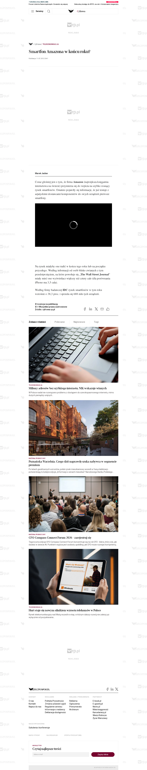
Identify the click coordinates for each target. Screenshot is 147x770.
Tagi (96, 322)
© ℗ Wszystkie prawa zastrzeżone (51, 307)
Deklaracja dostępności (55, 712)
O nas (31, 701)
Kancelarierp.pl (99, 712)
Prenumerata (75, 707)
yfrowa (81, 11)
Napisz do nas (35, 707)
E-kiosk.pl (97, 701)
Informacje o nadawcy (55, 709)
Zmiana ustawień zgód (55, 704)
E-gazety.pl (98, 704)
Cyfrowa (37, 44)
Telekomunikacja (51, 44)
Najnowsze (79, 322)
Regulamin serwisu (53, 707)
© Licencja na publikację (46, 304)
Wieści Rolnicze (100, 715)
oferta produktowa (73, 735)
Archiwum (74, 709)
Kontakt (32, 704)
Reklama (73, 701)
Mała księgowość (100, 709)
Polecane (60, 322)
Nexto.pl (96, 707)
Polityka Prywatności (54, 701)
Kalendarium (52, 735)
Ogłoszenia (74, 704)
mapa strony (34, 735)
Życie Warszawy (100, 718)
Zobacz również (37, 322)
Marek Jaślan (41, 173)
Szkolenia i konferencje (39, 727)
